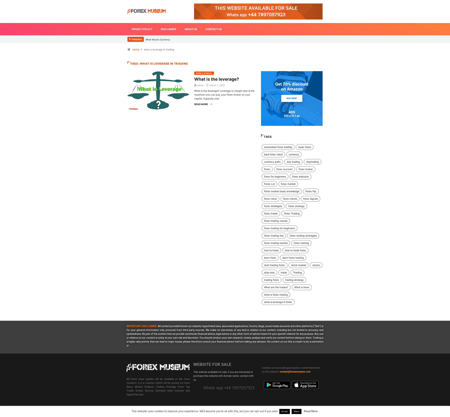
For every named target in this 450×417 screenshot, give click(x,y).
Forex (267, 169)
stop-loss (269, 272)
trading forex (271, 279)
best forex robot (273, 154)
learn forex (270, 257)
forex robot (270, 198)
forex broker (306, 169)
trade (284, 272)
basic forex (304, 147)
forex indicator (300, 176)
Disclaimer (168, 29)
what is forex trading (276, 294)
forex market (288, 183)
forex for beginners (275, 176)
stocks (316, 265)
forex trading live (274, 235)
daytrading (312, 161)
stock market (298, 265)
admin (200, 85)
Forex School (204, 73)
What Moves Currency (158, 39)
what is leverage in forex (278, 301)
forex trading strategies (303, 235)
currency (294, 154)
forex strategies (273, 206)
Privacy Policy (142, 29)
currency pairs (272, 161)
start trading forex (274, 265)
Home (136, 49)
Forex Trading (292, 213)
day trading (293, 161)
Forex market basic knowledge (281, 191)
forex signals (310, 198)
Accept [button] (284, 411)
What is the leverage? (216, 79)
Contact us (213, 29)
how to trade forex (295, 250)
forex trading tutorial (276, 242)
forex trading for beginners (279, 228)
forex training (301, 242)
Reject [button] (296, 411)
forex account (284, 169)
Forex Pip (311, 191)
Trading (297, 272)
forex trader (271, 213)
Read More (201, 104)
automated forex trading (278, 147)
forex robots (290, 198)
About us (191, 29)
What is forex (301, 287)
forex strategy (296, 206)
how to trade (271, 250)
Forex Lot (269, 183)
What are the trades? (276, 287)
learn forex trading (293, 257)
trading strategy (294, 279)
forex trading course (275, 220)
